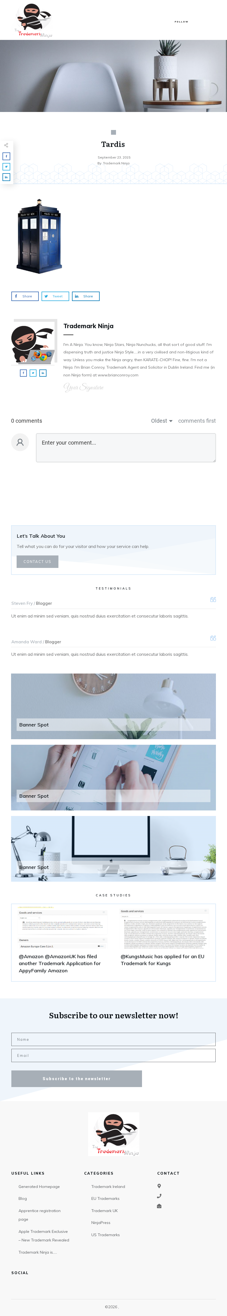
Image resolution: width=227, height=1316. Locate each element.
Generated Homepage (39, 1186)
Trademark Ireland (108, 1186)
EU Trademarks (105, 1198)
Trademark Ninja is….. (38, 1252)
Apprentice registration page (40, 1215)
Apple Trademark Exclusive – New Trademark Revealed (44, 1236)
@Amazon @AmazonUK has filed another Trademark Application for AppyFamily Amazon (62, 942)
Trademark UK (104, 1210)
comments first (197, 420)
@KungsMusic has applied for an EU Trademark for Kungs (164, 942)
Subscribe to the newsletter (77, 1079)
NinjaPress (100, 1222)
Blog (23, 1198)
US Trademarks (105, 1234)
